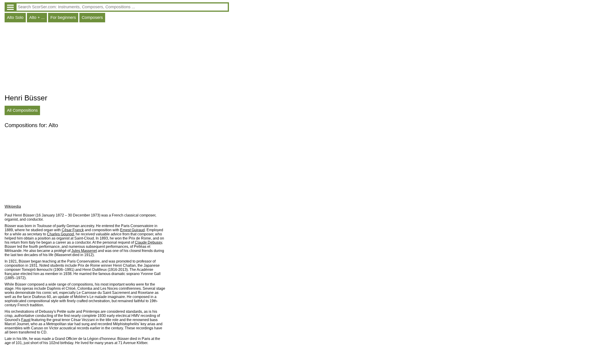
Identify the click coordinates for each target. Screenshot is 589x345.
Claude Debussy (148, 242)
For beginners (63, 17)
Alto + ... (37, 17)
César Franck (73, 230)
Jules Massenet (84, 251)
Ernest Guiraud (132, 230)
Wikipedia (13, 206)
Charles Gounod (60, 234)
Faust (25, 320)
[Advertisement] (117, 59)
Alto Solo (15, 17)
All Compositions (22, 110)
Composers (92, 17)
